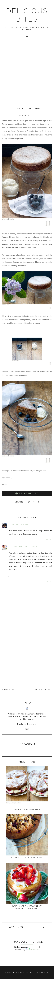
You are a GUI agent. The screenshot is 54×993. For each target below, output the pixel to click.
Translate (35, 949)
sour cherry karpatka (27, 809)
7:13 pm (34, 547)
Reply (47, 539)
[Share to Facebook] (34, 502)
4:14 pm (24, 524)
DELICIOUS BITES (27, 15)
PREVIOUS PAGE (43, 690)
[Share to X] (29, 502)
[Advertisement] (27, 68)
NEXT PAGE (8, 690)
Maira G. (45, 973)
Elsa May (14, 524)
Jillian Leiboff (18, 546)
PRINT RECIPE (28, 493)
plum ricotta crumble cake (27, 858)
